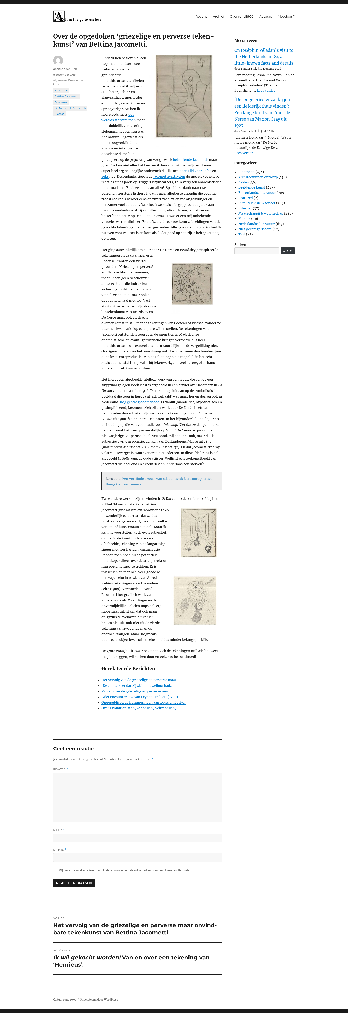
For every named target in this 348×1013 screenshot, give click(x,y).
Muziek (244, 218)
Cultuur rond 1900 (64, 999)
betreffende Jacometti (190, 159)
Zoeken (240, 245)
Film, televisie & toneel (256, 203)
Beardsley (61, 90)
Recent (201, 16)
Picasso (59, 113)
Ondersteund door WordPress (99, 999)
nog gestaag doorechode (139, 402)
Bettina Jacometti (66, 96)
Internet (245, 208)
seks (105, 176)
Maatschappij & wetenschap (260, 213)
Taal (241, 234)
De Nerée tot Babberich (70, 108)
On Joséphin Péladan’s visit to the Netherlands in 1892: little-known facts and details (263, 57)
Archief (218, 16)
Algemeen (60, 80)
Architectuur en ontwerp (258, 177)
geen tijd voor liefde (196, 171)
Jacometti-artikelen (169, 176)
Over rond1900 (242, 16)
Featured (245, 198)
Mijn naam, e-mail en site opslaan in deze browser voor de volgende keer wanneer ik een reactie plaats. (124, 870)
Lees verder (266, 90)
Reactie (60, 769)
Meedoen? (286, 16)
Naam (59, 830)
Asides (243, 182)
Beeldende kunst (251, 187)
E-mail (59, 849)
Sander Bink (68, 68)
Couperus (61, 102)
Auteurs (265, 16)
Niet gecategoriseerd (255, 229)
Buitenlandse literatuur (257, 193)
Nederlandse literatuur (256, 224)
